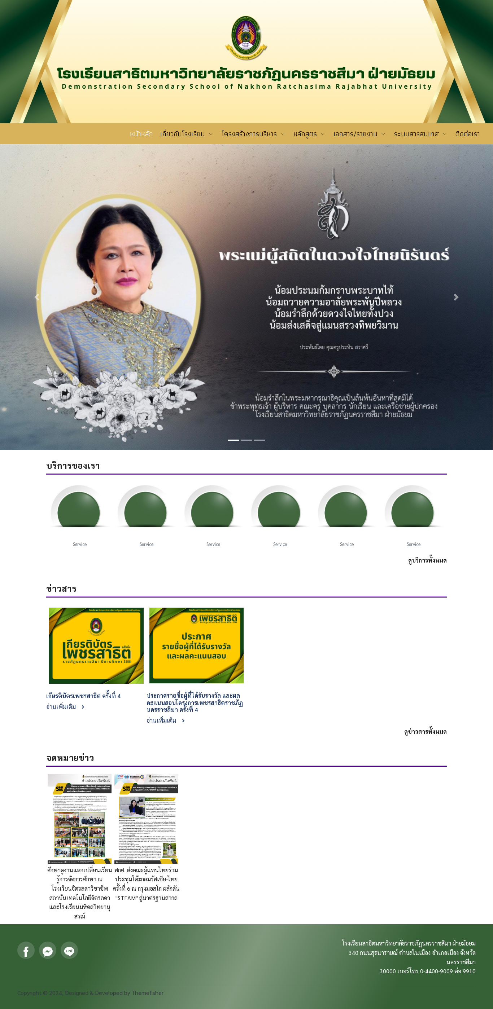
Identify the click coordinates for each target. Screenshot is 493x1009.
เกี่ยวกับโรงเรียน (183, 134)
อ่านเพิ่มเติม (61, 706)
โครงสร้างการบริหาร (250, 134)
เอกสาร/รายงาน (356, 134)
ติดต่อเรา (467, 134)
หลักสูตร (306, 134)
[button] (37, 297)
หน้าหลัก (141, 134)
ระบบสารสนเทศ (417, 134)
